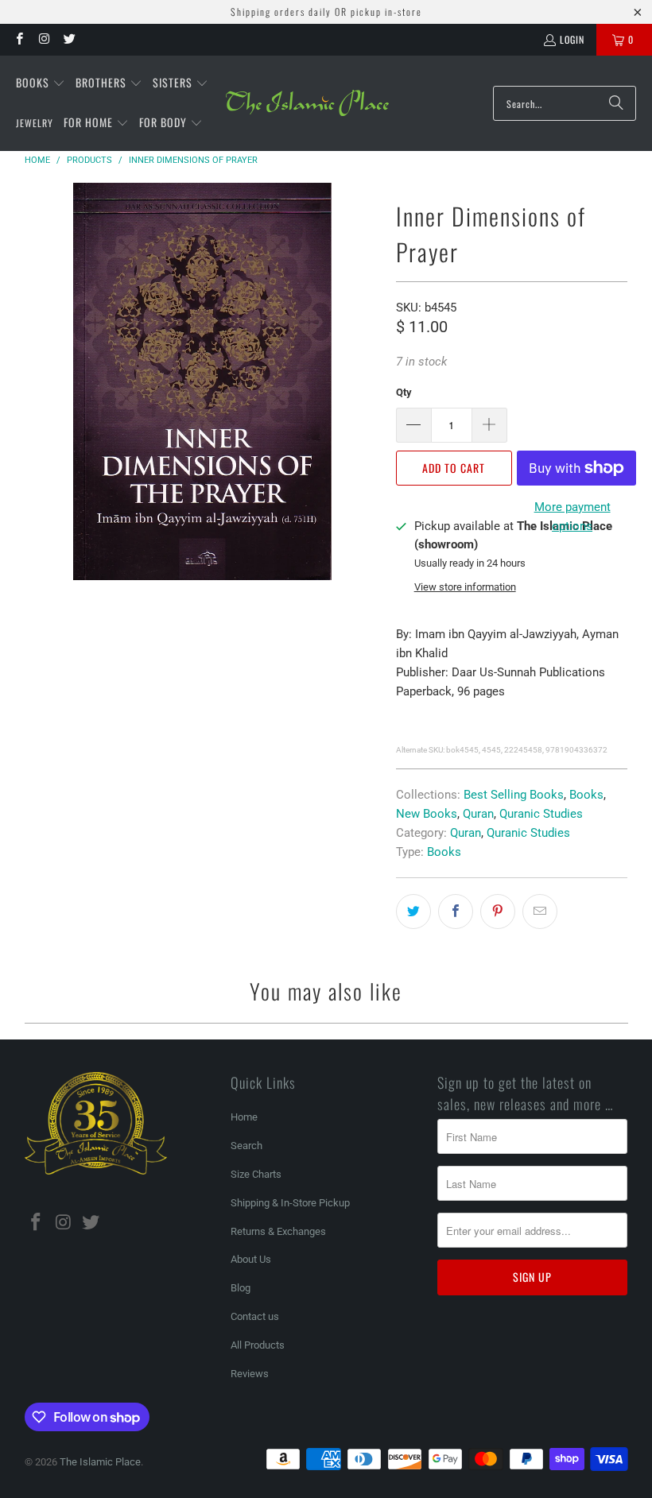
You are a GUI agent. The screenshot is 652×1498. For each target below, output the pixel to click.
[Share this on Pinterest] (497, 911)
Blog (240, 1288)
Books (586, 795)
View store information (465, 587)
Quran (478, 814)
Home (244, 1117)
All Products (258, 1345)
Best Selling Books (514, 795)
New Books (426, 814)
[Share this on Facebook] (455, 911)
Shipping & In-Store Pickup (290, 1203)
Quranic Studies (541, 814)
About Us (251, 1259)
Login (572, 39)
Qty (404, 392)
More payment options (572, 516)
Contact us (255, 1316)
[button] (40, 83)
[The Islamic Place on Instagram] (43, 39)
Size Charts (256, 1174)
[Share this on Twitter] (413, 911)
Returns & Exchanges (278, 1231)
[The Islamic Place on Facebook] (18, 39)
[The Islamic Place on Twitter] (69, 39)
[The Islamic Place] (307, 103)
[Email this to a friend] (539, 911)
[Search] (616, 103)
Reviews (250, 1374)
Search (246, 1146)
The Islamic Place (100, 1462)
